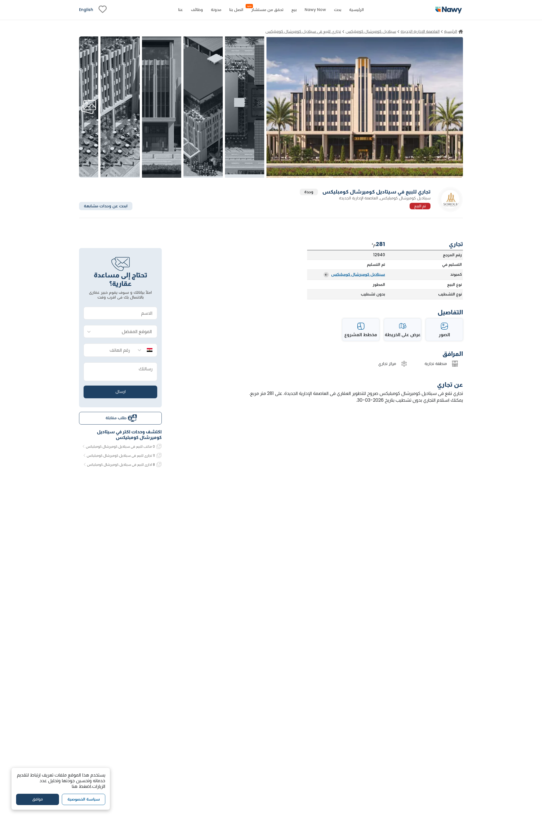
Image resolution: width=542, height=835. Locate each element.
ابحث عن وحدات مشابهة (106, 205)
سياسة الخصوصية (83, 799)
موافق (37, 799)
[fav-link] (103, 10)
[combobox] (126, 331)
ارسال (120, 391)
